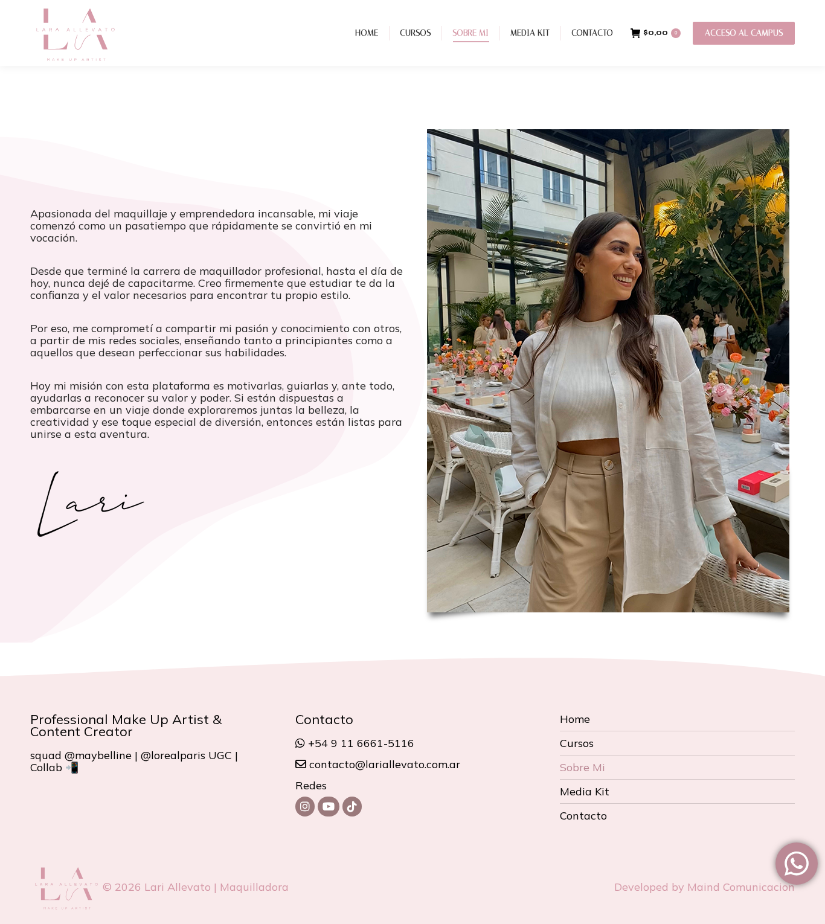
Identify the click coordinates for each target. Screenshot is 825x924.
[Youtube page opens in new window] (328, 807)
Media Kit (584, 792)
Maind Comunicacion (741, 887)
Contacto (583, 816)
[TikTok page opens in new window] (352, 807)
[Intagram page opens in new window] (305, 807)
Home (575, 719)
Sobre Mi (582, 768)
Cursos (577, 743)
